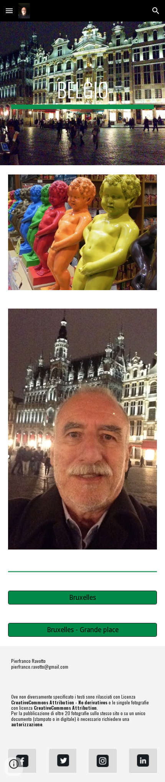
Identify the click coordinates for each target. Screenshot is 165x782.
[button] (9, 10)
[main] (82, 93)
